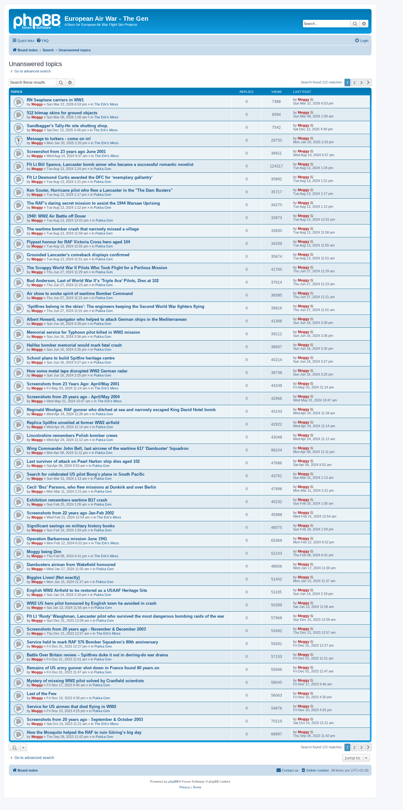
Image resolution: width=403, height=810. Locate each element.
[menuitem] (42, 40)
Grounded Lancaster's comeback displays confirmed (78, 254)
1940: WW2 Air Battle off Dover (56, 216)
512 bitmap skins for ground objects (62, 112)
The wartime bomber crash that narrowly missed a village (83, 229)
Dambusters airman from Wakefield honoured (71, 564)
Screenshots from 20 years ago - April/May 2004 (73, 396)
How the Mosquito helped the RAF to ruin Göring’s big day (84, 732)
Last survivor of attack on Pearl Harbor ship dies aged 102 (83, 461)
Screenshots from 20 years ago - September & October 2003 (85, 719)
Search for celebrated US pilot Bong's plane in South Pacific (86, 474)
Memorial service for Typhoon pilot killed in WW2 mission (83, 332)
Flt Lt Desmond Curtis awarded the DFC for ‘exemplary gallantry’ (90, 177)
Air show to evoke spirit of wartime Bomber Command (80, 293)
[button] (368, 82)
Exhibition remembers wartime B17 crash (67, 500)
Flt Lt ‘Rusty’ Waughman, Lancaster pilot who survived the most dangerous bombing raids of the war (125, 616)
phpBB (173, 781)
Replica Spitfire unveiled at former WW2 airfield (73, 422)
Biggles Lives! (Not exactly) (53, 577)
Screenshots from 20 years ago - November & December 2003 (86, 629)
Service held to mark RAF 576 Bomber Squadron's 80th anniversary (92, 642)
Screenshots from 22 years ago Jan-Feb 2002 (70, 513)
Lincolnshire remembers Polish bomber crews (72, 435)
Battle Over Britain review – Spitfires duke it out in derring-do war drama (97, 655)
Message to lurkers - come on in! (59, 138)
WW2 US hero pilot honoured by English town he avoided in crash (91, 603)
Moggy (37, 104)
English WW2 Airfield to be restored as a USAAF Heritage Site (87, 590)
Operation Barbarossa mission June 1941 (67, 538)
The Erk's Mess (106, 104)
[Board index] (37, 20)
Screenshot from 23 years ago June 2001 (66, 151)
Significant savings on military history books (71, 526)
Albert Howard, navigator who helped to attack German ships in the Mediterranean (107, 319)
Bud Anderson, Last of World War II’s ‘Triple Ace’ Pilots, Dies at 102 (93, 280)
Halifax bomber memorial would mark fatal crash (74, 345)
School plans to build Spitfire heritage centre (71, 358)
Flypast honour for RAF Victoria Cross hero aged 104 (78, 242)
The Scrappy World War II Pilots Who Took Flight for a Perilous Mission (97, 267)
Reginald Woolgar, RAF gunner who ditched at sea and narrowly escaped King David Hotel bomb (121, 409)
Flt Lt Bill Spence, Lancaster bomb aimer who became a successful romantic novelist (110, 164)
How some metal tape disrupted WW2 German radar (77, 371)
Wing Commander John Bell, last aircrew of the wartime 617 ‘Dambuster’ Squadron (108, 448)
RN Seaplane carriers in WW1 (55, 100)
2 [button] (354, 82)
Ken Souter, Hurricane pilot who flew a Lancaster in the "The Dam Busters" (100, 190)
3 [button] (361, 82)
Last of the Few (41, 693)
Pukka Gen (102, 169)
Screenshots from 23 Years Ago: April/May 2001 (73, 384)
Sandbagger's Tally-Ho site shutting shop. (67, 125)
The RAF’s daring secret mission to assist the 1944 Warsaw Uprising (93, 203)
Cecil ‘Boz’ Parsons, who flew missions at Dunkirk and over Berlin (91, 487)
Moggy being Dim (44, 551)
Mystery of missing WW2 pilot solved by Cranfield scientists (85, 680)
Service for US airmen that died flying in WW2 (71, 706)
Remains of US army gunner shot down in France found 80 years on (93, 668)
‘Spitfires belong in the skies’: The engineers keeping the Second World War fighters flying (115, 306)
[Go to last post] (312, 99)
